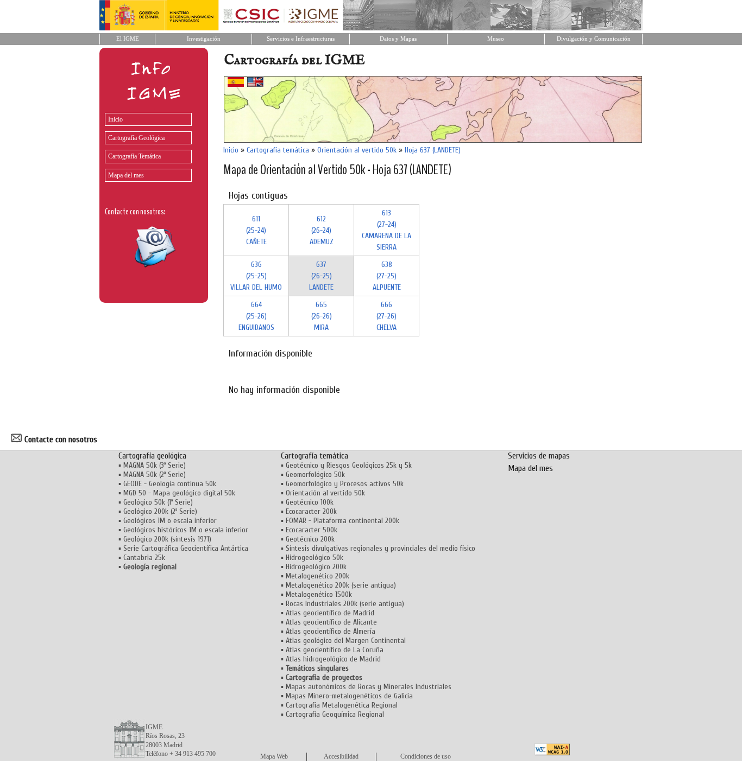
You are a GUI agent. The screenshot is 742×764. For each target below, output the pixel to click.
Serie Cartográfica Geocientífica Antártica (185, 548)
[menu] (145, 144)
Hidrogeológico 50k (314, 557)
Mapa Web (274, 756)
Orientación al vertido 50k (357, 150)
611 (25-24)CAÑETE (256, 230)
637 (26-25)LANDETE (321, 276)
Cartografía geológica (152, 456)
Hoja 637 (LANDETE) (433, 150)
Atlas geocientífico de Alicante (331, 622)
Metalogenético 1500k (319, 594)
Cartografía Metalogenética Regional (342, 705)
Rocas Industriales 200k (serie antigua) (345, 603)
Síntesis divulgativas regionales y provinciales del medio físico (380, 548)
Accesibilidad (341, 756)
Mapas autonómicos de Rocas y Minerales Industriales (368, 686)
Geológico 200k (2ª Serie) (160, 511)
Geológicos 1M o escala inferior (170, 520)
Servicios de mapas (539, 456)
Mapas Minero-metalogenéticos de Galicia (349, 696)
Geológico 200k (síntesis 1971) (167, 539)
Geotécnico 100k (310, 502)
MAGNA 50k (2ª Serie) (154, 474)
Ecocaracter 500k (311, 529)
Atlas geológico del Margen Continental (346, 640)
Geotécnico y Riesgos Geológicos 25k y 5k (349, 465)
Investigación (204, 39)
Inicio (115, 119)
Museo (495, 39)
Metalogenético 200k (317, 576)
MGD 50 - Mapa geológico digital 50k (179, 493)
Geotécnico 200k (310, 539)
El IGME (127, 39)
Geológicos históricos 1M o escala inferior (185, 529)
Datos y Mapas (398, 39)
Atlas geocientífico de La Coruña (334, 649)
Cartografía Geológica (136, 138)
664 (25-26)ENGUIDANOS (256, 316)
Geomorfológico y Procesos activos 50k (345, 483)
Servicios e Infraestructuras (301, 39)
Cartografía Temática (134, 156)
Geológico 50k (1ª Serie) (158, 502)
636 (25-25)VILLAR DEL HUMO (256, 276)
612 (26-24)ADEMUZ (322, 230)
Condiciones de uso (425, 756)
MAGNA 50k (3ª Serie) (154, 465)
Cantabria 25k (144, 557)
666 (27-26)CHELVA (386, 316)
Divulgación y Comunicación (594, 39)
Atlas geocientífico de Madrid (330, 612)
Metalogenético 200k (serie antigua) (341, 585)
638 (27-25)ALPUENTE (387, 276)
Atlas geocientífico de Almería (330, 631)
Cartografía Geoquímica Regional (335, 714)
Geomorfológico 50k (315, 474)
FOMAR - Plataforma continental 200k (342, 520)
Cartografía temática (278, 150)
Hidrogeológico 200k (316, 566)
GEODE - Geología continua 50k (169, 483)
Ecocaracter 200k (311, 511)
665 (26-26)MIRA (321, 316)
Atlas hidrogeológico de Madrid (333, 659)
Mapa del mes (126, 175)
